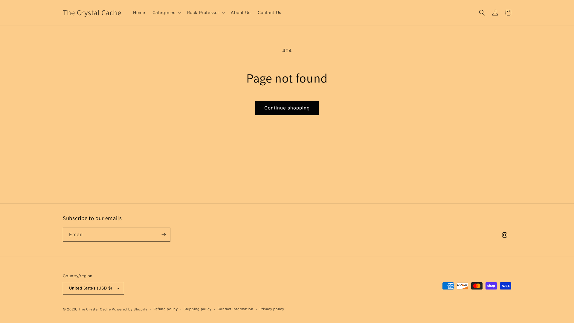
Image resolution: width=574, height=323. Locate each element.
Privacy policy (271, 309)
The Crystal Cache (95, 309)
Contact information (236, 309)
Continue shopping (287, 108)
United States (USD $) (90, 288)
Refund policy (165, 309)
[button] (166, 12)
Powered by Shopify (129, 309)
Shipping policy (198, 309)
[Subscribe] (163, 235)
